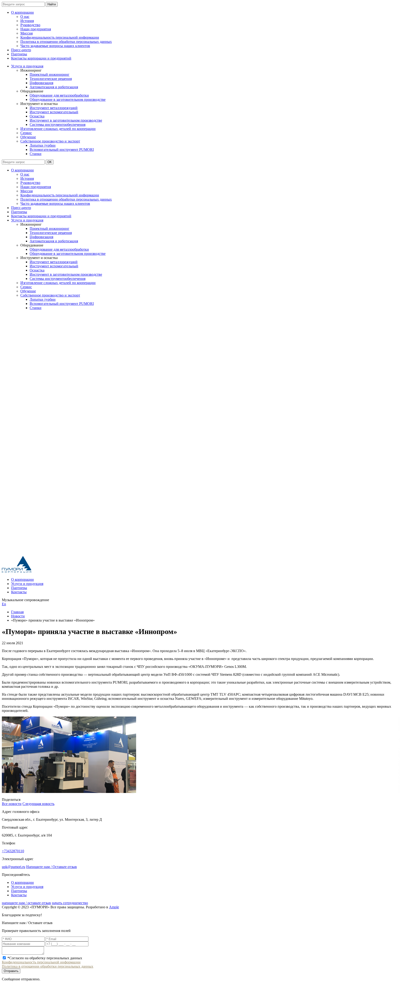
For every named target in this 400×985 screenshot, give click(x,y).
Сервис (26, 133)
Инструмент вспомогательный (54, 112)
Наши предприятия (35, 29)
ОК (49, 162)
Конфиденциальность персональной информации (59, 37)
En (4, 604)
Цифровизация (41, 83)
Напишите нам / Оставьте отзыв (51, 867)
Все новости (12, 804)
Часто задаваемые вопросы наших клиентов (55, 46)
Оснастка (37, 116)
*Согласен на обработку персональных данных (44, 958)
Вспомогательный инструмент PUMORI (62, 150)
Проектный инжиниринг (49, 74)
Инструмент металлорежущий (54, 108)
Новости (18, 616)
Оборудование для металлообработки (59, 95)
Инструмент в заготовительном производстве (66, 120)
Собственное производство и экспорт (50, 141)
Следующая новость (38, 804)
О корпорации (22, 12)
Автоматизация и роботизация (54, 87)
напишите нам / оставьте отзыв (26, 903)
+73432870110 (13, 851)
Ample (114, 907)
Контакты (19, 592)
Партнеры (19, 54)
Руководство (30, 25)
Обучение (28, 137)
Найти (51, 4)
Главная (17, 612)
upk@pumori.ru (13, 867)
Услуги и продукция (27, 66)
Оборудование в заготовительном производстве (68, 99)
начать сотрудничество (70, 903)
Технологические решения (51, 79)
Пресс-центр (21, 50)
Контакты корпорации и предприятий (41, 58)
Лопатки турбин (43, 145)
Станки (35, 154)
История (27, 21)
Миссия (26, 33)
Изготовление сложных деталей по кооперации (58, 129)
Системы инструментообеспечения (57, 124)
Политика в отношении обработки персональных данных (66, 42)
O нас (24, 17)
